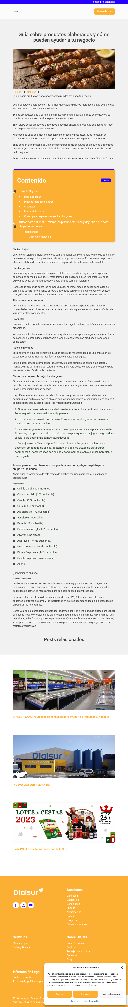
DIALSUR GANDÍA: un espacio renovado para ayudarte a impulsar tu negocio (61, 716)
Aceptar (60, 994)
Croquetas (29, 206)
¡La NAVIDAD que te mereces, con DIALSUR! (40, 849)
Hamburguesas (32, 196)
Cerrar (106, 180)
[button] (121, 967)
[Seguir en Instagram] (23, 905)
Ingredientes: (31, 231)
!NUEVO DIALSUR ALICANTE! (31, 784)
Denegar (85, 994)
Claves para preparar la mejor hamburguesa (48, 216)
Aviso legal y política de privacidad (85, 1001)
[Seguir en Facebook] (16, 905)
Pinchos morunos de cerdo (39, 201)
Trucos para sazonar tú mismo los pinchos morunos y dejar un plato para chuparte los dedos (63, 224)
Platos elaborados (34, 211)
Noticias (31, 92)
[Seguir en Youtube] (31, 905)
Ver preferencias (111, 994)
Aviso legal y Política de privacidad (29, 1002)
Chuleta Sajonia (28, 191)
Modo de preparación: (40, 236)
